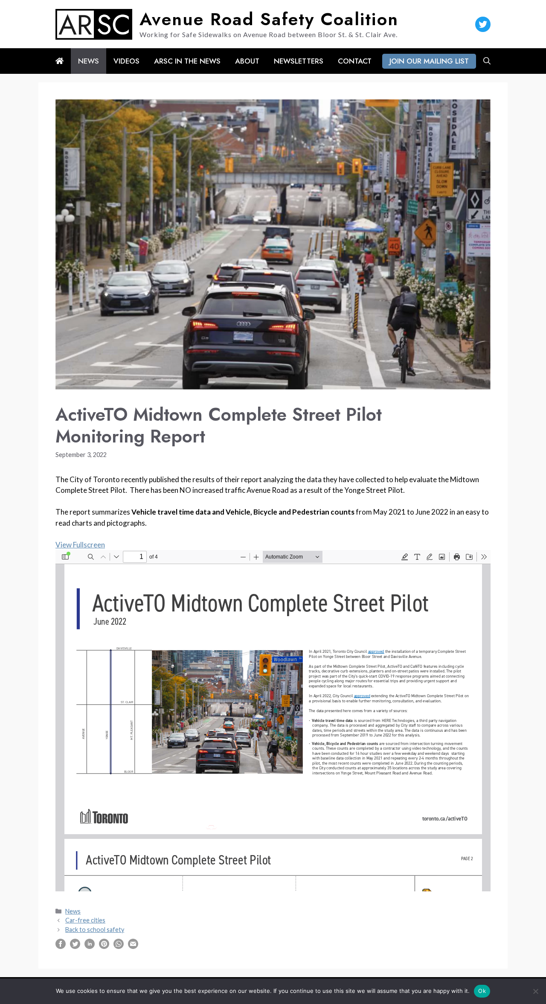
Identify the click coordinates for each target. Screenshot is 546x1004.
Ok (482, 990)
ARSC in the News (187, 61)
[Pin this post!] (104, 946)
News (88, 61)
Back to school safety (94, 929)
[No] (535, 991)
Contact (355, 61)
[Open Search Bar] (487, 61)
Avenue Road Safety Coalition (268, 19)
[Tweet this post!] (75, 946)
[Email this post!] (133, 946)
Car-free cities (85, 920)
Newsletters (298, 61)
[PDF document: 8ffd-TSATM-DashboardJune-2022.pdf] (273, 720)
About (247, 61)
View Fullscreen (80, 544)
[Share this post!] (60, 946)
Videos (126, 61)
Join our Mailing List (429, 61)
